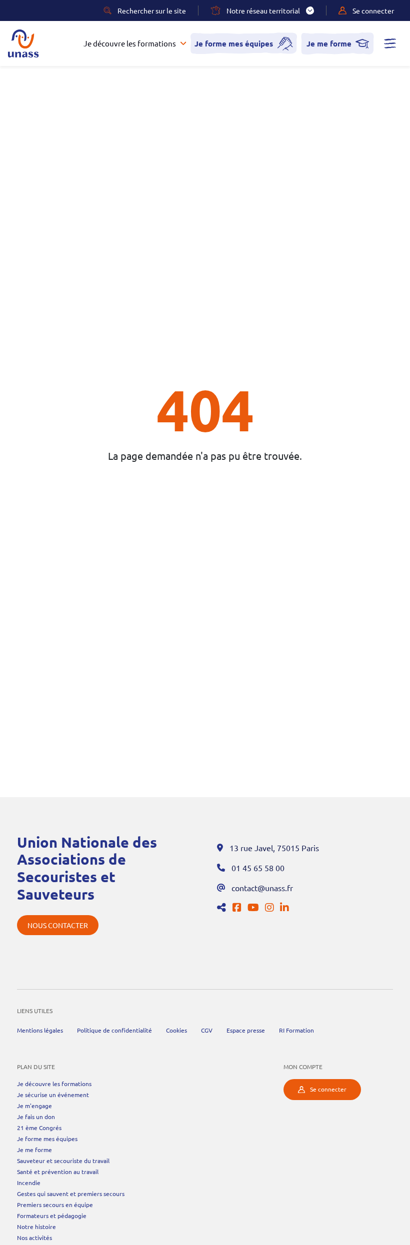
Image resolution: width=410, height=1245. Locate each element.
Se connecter (328, 1089)
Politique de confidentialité (114, 1030)
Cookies (176, 1030)
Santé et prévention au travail (57, 1172)
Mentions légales (40, 1030)
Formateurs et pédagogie (51, 1216)
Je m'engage (34, 1106)
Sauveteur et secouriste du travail (63, 1161)
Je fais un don (36, 1117)
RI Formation (296, 1030)
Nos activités (34, 1238)
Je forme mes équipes (233, 43)
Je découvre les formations (130, 43)
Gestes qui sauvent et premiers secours (70, 1194)
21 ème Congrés (39, 1128)
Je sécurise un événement (53, 1095)
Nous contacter (58, 925)
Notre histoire (36, 1227)
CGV (206, 1030)
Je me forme (329, 43)
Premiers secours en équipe (55, 1205)
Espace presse (245, 1030)
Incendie (28, 1183)
